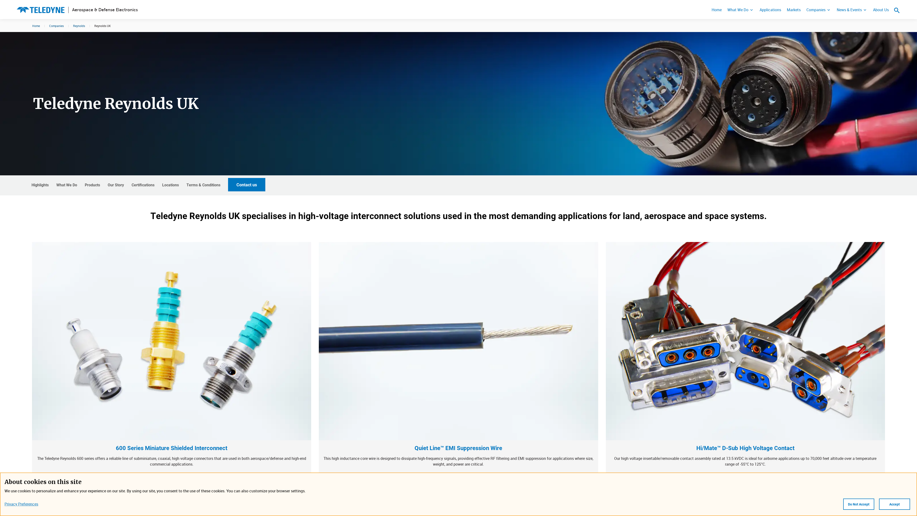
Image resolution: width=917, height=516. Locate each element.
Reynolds (79, 26)
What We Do (737, 9)
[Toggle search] (897, 10)
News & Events (849, 9)
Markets (794, 9)
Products (92, 184)
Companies (816, 9)
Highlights (40, 184)
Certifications (143, 184)
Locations (170, 184)
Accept (894, 504)
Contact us (246, 185)
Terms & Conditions (203, 184)
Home (717, 9)
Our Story (116, 184)
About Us (881, 9)
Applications (770, 9)
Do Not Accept (858, 504)
